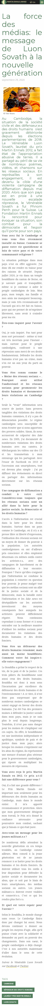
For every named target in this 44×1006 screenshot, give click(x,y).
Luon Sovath (10, 1002)
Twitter (24, 966)
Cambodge (9, 983)
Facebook (11, 966)
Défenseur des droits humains (18, 990)
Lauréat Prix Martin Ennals (17, 996)
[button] (42, 2)
